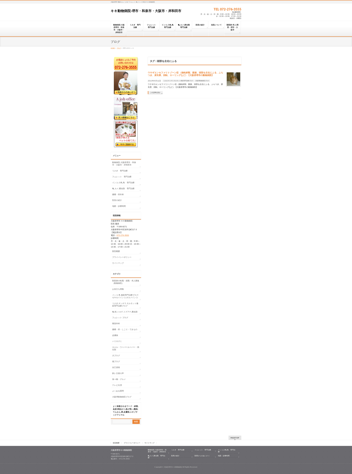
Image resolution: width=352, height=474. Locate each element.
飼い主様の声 (118, 373)
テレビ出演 (117, 385)
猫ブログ (116, 361)
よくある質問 (118, 391)
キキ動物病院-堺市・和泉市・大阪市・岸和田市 (146, 11)
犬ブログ (116, 355)
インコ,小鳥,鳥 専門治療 (123, 182)
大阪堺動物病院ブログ (202, 80)
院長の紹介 (117, 200)
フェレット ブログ (120, 317)
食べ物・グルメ (119, 379)
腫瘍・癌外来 (118, 194)
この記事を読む (155, 92)
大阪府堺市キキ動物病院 (173, 467)
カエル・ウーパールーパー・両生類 (125, 348)
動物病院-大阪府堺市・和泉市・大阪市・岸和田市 (124, 163)
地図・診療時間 (119, 206)
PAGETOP (235, 438)
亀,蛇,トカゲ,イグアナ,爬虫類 (125, 312)
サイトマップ (118, 263)
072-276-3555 (123, 235)
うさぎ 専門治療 (120, 171)
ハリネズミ (117, 341)
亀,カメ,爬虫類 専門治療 (123, 188)
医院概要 (116, 251)
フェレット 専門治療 (121, 177)
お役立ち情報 (118, 289)
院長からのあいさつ (202, 456)
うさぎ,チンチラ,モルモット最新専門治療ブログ (178, 80)
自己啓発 (116, 367)
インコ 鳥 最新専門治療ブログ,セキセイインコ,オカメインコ (125, 296)
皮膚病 (115, 335)
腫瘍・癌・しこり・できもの (124, 329)
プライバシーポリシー (121, 257)
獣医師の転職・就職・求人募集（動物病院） (125, 282)
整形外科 (116, 323)
